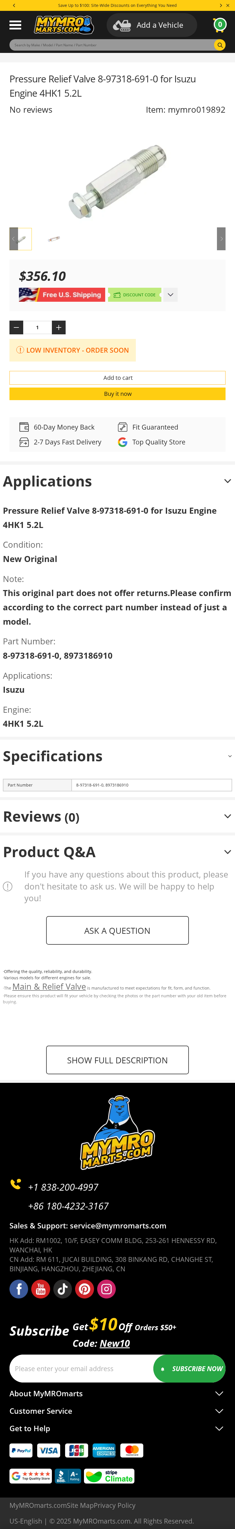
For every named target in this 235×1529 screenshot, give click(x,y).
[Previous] (14, 5)
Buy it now (118, 394)
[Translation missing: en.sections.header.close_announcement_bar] (228, 5)
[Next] (221, 5)
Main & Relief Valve (49, 986)
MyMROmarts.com (38, 1505)
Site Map (80, 1505)
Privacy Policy (115, 1505)
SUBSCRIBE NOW (197, 1368)
